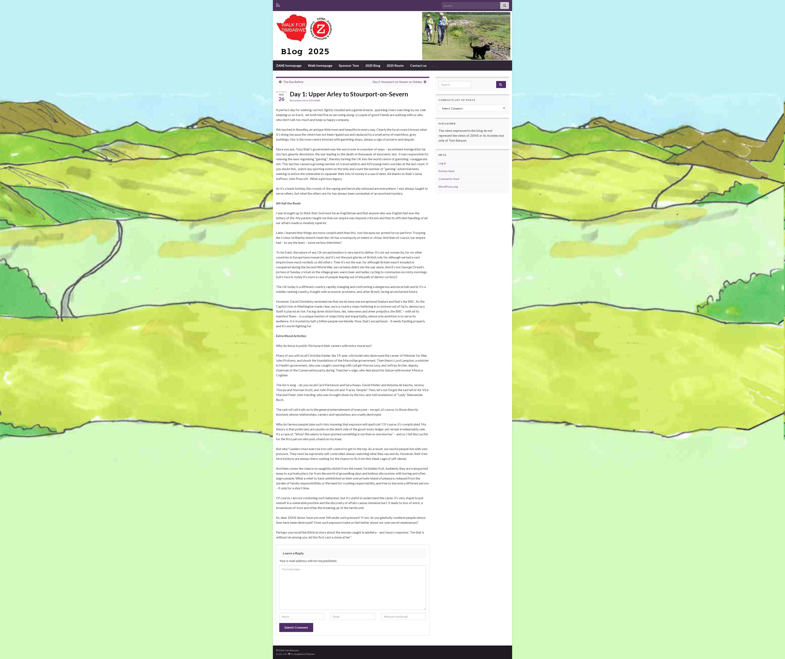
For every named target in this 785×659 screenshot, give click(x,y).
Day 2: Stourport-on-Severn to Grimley (397, 82)
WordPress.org (448, 186)
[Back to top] (776, 650)
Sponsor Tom (349, 65)
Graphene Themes (304, 654)
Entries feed (446, 171)
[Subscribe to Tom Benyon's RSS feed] (278, 4)
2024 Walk (314, 100)
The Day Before (293, 82)
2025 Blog (372, 65)
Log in (442, 163)
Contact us (418, 65)
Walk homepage (320, 65)
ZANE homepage (289, 65)
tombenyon (299, 100)
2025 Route (395, 65)
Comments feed (448, 179)
